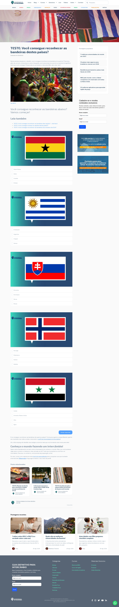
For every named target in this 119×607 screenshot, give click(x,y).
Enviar (14, 589)
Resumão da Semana (58, 580)
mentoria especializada (40, 456)
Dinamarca (17, 355)
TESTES (55, 7)
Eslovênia (16, 290)
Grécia (15, 243)
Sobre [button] (72, 2)
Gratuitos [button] (52, 2)
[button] (38, 2)
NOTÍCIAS (105, 7)
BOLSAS (14, 7)
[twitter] (99, 600)
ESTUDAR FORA (84, 7)
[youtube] (102, 600)
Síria (15, 420)
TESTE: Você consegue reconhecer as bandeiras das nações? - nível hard (35, 123)
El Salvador (17, 229)
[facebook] (92, 600)
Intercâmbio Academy (78, 570)
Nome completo (83, 112)
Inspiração (55, 575)
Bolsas (54, 565)
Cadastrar (82, 126)
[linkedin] (106, 600)
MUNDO (75, 7)
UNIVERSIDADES (37, 7)
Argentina (16, 234)
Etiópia (15, 183)
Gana (15, 174)
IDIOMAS (21, 7)
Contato (80, 2)
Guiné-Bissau (17, 169)
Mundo (54, 582)
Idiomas (54, 567)
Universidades (56, 572)
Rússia (15, 304)
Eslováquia (16, 294)
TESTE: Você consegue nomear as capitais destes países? (31, 125)
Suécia (15, 359)
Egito (15, 424)
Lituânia (16, 178)
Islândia (16, 364)
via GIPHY (13, 103)
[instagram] (95, 600)
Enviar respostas (65, 432)
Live (60, 2)
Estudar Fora (56, 585)
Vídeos (66, 2)
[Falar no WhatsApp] (115, 603)
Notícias (54, 590)
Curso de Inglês (76, 567)
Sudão (15, 411)
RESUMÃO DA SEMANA (65, 7)
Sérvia (15, 299)
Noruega (16, 350)
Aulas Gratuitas (95, 570)
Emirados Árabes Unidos (20, 415)
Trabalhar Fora (56, 587)
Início (29, 2)
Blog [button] (35, 2)
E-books (93, 565)
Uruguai (16, 239)
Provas (54, 570)
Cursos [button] (42, 2)
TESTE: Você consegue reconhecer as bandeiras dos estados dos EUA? (35, 127)
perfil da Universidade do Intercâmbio (49, 439)
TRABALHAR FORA (95, 7)
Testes (54, 577)
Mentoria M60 (76, 565)
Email (80, 118)
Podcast (93, 567)
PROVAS (28, 7)
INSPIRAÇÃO (47, 7)
